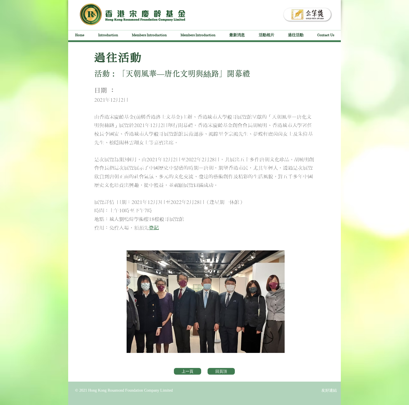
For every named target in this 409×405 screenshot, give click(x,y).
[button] (206, 301)
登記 (154, 228)
